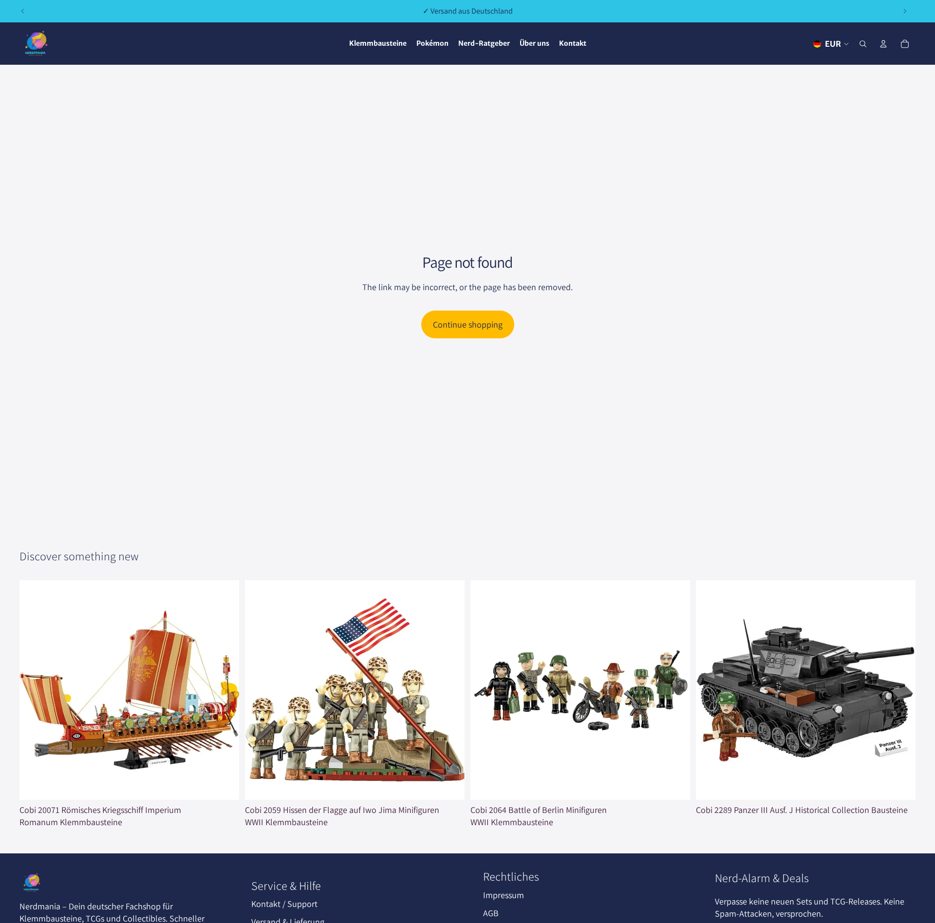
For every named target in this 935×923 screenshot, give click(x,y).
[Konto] (883, 44)
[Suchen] (863, 44)
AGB (491, 913)
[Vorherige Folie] (23, 11)
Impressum (503, 895)
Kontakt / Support (284, 903)
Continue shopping (468, 324)
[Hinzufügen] (224, 785)
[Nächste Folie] (905, 11)
